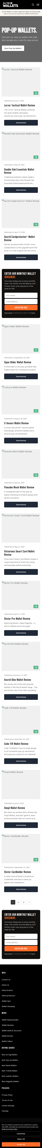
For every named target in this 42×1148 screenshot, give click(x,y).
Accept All (21, 1144)
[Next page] (29, 902)
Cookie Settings (8, 1105)
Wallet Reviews (8, 1025)
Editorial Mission (8, 995)
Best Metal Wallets (9, 1065)
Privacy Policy (7, 1095)
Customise (21, 1134)
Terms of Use (7, 1100)
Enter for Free (21, 307)
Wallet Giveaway (8, 1006)
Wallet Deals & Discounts (11, 1030)
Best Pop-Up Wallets (13, 48)
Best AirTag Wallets (9, 1054)
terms (33, 313)
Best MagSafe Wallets (10, 1081)
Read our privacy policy (9, 1129)
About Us (5, 985)
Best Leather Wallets (10, 1076)
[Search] (33, 5)
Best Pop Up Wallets (10, 1060)
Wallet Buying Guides (10, 1020)
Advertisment (7, 990)
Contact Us (6, 979)
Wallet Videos (7, 1041)
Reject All (21, 1139)
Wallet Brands (7, 1036)
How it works (8, 313)
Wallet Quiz (6, 1001)
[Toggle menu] (38, 4)
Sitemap (5, 1111)
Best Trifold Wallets (9, 1071)
